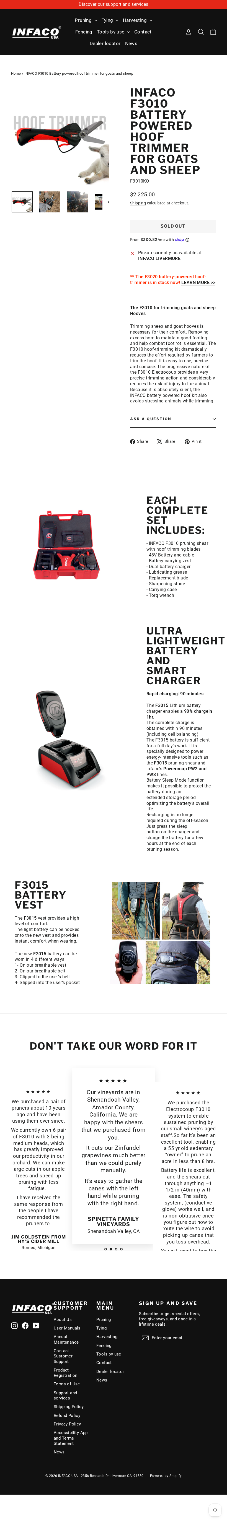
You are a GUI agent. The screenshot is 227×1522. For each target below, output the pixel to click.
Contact (143, 32)
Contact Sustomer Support (63, 1356)
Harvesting (135, 20)
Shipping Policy (69, 1406)
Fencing (83, 32)
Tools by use (111, 32)
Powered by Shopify (166, 1476)
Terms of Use (67, 1383)
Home (16, 73)
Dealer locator (105, 43)
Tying (108, 20)
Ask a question (151, 419)
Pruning (84, 20)
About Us (63, 1319)
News (131, 43)
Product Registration (66, 1373)
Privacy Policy (67, 1424)
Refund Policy (67, 1415)
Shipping (138, 203)
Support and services (65, 1395)
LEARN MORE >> (198, 282)
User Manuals (67, 1328)
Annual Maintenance (66, 1339)
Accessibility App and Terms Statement (71, 1438)
